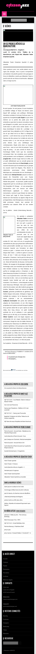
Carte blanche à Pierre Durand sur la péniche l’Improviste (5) (17, 447)
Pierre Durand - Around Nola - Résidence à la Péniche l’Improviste (17, 432)
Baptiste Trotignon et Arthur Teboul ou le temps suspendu (16, 417)
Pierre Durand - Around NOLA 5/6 (14, 443)
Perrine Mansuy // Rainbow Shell (14, 526)
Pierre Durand (25, 427)
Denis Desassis (11, 351)
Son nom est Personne (11, 405)
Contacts (5, 562)
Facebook (5, 619)
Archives (5, 576)
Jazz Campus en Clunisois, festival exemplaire (17, 439)
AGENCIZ (12, 650)
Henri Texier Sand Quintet (12, 474)
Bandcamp (6, 626)
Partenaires (6, 569)
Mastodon (6, 633)
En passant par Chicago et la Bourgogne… (16, 357)
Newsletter (6, 573)
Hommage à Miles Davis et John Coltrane (16, 490)
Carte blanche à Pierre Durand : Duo (15, 436)
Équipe (5, 565)
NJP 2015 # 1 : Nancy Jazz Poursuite (15, 413)
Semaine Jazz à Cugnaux (11, 470)
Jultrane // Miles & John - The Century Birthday (15, 515)
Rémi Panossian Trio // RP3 (12, 520)
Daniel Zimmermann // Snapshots (14, 451)
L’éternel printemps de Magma (13, 496)
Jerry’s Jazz (7, 530)
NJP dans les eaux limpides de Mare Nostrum (17, 421)
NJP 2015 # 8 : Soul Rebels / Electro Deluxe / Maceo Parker (17, 400)
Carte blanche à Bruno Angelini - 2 (14, 467)
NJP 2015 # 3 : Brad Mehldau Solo (14, 523)
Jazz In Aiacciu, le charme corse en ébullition (17, 493)
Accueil (5, 559)
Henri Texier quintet (10, 460)
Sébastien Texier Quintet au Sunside (15, 477)
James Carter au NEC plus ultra (13, 500)
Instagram (6, 623)
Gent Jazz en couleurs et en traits (14, 486)
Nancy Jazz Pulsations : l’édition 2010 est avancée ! (16, 409)
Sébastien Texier (26, 457)
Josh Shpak (24, 384)
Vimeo (5, 630)
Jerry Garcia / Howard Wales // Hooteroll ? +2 (17, 533)
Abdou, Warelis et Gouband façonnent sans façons (17, 504)
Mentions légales (7, 580)
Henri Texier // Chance (11, 464)
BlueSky (5, 616)
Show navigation (4, 13)
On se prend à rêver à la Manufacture (15, 388)
